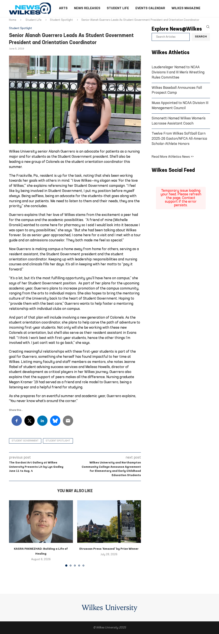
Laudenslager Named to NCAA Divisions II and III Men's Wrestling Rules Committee (178, 72)
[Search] (208, 26)
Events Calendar (150, 8)
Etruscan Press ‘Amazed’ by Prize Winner (109, 549)
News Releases (87, 8)
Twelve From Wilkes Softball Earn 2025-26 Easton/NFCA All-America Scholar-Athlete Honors (179, 139)
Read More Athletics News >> (173, 157)
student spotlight (58, 441)
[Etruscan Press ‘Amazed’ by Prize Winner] (109, 521)
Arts (63, 8)
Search (201, 36)
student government (25, 441)
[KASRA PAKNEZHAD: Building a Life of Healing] (41, 521)
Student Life (118, 8)
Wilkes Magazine (186, 8)
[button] (14, 533)
